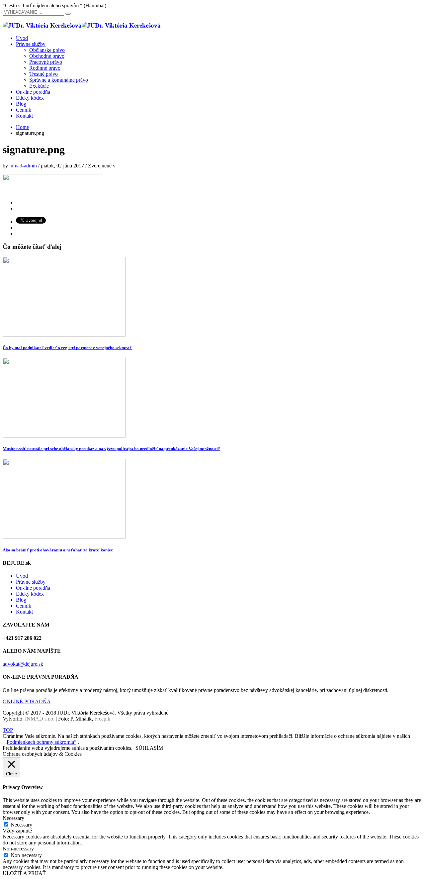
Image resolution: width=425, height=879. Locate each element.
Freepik (102, 719)
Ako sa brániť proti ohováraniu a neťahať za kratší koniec (58, 549)
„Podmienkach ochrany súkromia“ (40, 742)
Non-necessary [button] (18, 848)
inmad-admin (23, 165)
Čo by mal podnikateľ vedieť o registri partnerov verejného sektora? (67, 347)
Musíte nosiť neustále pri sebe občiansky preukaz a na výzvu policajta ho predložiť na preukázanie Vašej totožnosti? (111, 448)
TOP (8, 730)
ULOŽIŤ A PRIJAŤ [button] (24, 873)
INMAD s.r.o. (39, 719)
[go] (68, 14)
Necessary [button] (13, 818)
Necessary (21, 825)
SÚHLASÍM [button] (149, 748)
